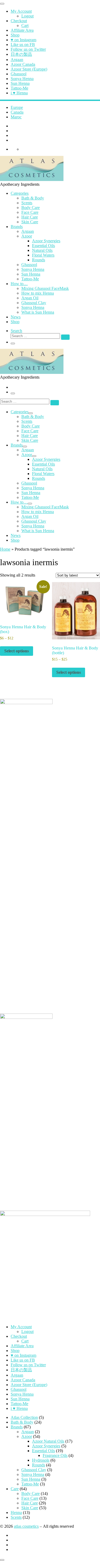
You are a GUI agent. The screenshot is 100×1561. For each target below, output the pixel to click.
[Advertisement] (50, 955)
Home (5, 549)
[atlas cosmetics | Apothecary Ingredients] (31, 179)
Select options (16, 651)
